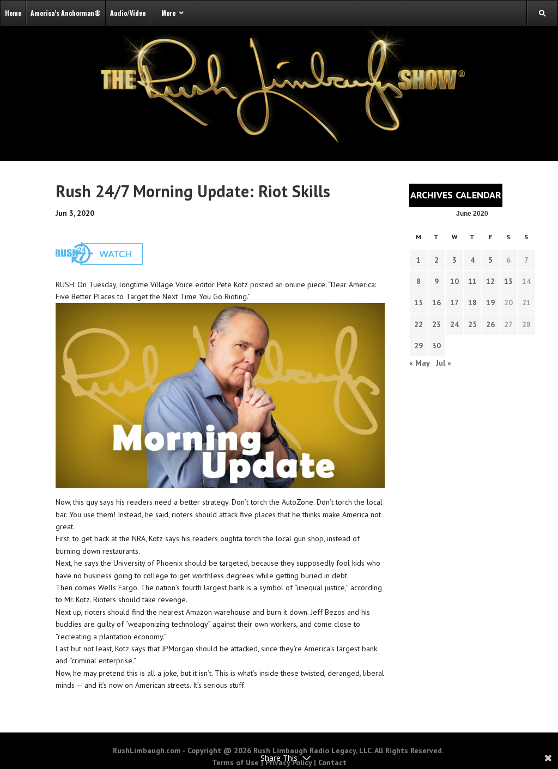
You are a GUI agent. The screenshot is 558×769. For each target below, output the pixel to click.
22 (418, 324)
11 (472, 281)
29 (418, 345)
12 (490, 281)
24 (454, 324)
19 (490, 302)
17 (454, 302)
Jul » (443, 363)
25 (472, 324)
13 (508, 281)
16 (436, 302)
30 (436, 345)
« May (419, 363)
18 (472, 302)
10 (454, 281)
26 (490, 324)
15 (418, 302)
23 (436, 324)
